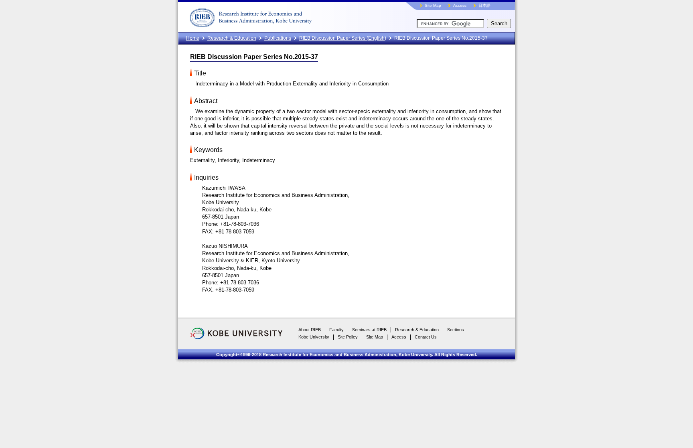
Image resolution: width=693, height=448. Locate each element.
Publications (277, 38)
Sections (455, 329)
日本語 (484, 5)
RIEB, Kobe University (280, 16)
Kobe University (313, 336)
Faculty (336, 329)
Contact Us (426, 336)
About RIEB (309, 329)
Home (192, 38)
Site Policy (348, 336)
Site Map (433, 5)
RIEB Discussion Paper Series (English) (342, 38)
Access (459, 5)
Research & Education (231, 38)
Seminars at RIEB (369, 329)
